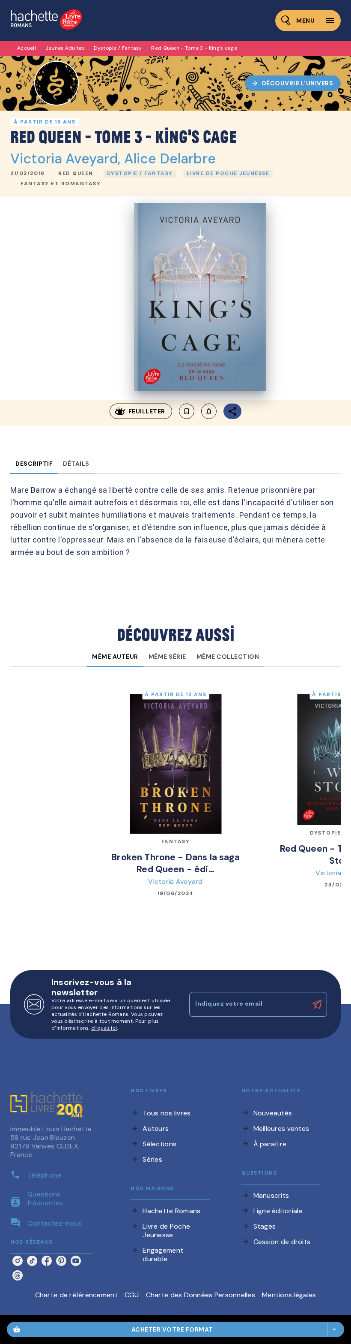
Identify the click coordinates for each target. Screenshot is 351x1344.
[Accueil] (46, 20)
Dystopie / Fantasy (118, 48)
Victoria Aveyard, (67, 159)
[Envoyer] (316, 1004)
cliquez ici (104, 1028)
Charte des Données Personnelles (200, 1294)
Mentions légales (289, 1294)
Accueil (26, 48)
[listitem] (17, 1261)
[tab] (34, 463)
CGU (132, 1294)
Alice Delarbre (170, 159)
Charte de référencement (76, 1294)
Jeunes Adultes (65, 48)
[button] (293, 83)
